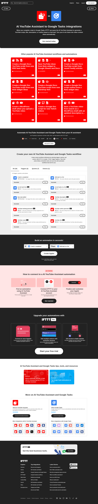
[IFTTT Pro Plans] (28, 187)
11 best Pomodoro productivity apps (57, 482)
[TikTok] (73, 498)
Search (22, 482)
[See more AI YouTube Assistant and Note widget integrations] (18, 425)
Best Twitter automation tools (56, 469)
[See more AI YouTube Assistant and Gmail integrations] (18, 431)
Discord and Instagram (36, 467)
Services (22, 467)
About (51, 498)
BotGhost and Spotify (35, 477)
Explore (72, 3)
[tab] (15, 168)
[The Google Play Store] (73, 468)
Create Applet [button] (49, 253)
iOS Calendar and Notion (36, 469)
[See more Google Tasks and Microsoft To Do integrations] (79, 425)
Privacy (46, 498)
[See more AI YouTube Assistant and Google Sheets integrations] (41, 425)
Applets (22, 472)
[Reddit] (76, 498)
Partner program (35, 498)
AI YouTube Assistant (30, 26)
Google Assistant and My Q (36, 474)
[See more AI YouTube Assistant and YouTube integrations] (41, 431)
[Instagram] (63, 498)
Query (20, 188)
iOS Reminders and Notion (36, 482)
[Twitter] (70, 498)
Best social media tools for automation (58, 489)
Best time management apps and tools (58, 472)
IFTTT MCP (23, 474)
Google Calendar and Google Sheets (39, 472)
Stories (22, 469)
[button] (49, 301)
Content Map (23, 479)
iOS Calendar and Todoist (36, 484)
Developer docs (24, 487)
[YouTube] (67, 498)
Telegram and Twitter (35, 487)
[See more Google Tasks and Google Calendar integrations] (56, 431)
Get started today (49, 41)
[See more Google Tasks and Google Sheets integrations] (79, 431)
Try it (45, 182)
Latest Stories (54, 464)
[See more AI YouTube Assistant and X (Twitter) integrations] (29, 431)
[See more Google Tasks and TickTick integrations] (68, 431)
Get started (91, 3)
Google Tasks (56, 26)
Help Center (23, 477)
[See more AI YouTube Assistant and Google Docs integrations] (29, 425)
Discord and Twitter (35, 489)
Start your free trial (49, 351)
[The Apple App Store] (73, 464)
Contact (42, 498)
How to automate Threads (55, 484)
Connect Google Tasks (58, 415)
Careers (28, 498)
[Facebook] (57, 498)
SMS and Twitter (34, 479)
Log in (83, 3)
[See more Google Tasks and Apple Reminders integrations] (56, 425)
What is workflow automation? (56, 474)
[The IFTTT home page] (4, 3)
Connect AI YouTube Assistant (21, 415)
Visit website (15, 412)
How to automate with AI (55, 467)
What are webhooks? (54, 479)
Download (53, 412)
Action (57, 178)
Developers (23, 498)
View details (16, 182)
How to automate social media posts (57, 487)
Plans (77, 3)
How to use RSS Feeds (55, 477)
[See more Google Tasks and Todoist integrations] (68, 425)
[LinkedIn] (60, 498)
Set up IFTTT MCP (49, 143)
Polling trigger (21, 178)
